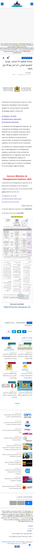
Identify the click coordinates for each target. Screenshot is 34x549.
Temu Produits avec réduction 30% (22, 533)
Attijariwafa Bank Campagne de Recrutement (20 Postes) (13, 463)
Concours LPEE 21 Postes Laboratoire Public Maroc (26, 376)
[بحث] (2, 4)
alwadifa (29, 530)
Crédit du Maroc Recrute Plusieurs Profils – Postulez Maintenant (12, 416)
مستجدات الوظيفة (9, 322)
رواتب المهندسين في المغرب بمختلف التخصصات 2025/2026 (11, 455)
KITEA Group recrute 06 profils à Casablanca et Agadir (13, 479)
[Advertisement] (17, 26)
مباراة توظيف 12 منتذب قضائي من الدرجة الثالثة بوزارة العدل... (10, 376)
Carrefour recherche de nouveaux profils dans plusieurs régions (12, 423)
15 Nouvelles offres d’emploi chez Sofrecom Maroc (12, 439)
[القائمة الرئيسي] (32, 4)
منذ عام (18, 452)
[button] (24, 331)
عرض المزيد (6, 338)
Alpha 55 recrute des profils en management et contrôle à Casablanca (13, 472)
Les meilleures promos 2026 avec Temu (20, 536)
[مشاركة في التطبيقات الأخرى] (9, 331)
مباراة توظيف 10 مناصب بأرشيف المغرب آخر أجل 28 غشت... (9, 395)
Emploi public (28, 325)
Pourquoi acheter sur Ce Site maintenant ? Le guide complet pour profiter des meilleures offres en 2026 (11, 448)
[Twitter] (13, 503)
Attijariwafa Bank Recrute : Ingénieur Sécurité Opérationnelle (11, 487)
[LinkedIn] (21, 503)
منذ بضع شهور (17, 444)
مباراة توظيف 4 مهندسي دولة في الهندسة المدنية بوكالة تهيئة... (25, 356)
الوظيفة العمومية (27, 57)
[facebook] (28, 503)
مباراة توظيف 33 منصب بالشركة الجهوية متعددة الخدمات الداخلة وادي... (9, 356)
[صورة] (27, 416)
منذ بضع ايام (28, 352)
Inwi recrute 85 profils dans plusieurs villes (11, 431)
